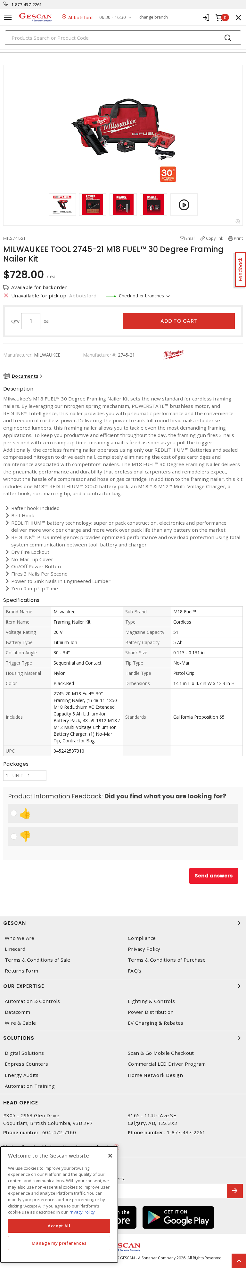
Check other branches (141, 296)
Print (238, 238)
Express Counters (26, 1064)
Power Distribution (151, 1012)
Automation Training (30, 1086)
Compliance (142, 938)
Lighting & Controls (151, 1001)
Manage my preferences (59, 1243)
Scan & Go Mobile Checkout (161, 1053)
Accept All (59, 1226)
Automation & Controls (32, 1001)
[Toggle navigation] (8, 17)
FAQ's (134, 971)
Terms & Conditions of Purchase (167, 960)
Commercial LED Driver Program (167, 1064)
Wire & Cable (20, 1023)
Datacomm (17, 1012)
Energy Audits (21, 1075)
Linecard (15, 949)
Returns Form (21, 971)
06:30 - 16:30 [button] (112, 17)
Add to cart (178, 321)
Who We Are (20, 938)
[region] (59, 1204)
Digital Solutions (24, 1053)
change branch (153, 17)
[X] (110, 1156)
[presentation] (42, 204)
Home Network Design (155, 1075)
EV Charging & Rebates (155, 1023)
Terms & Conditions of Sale (37, 960)
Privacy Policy (144, 949)
